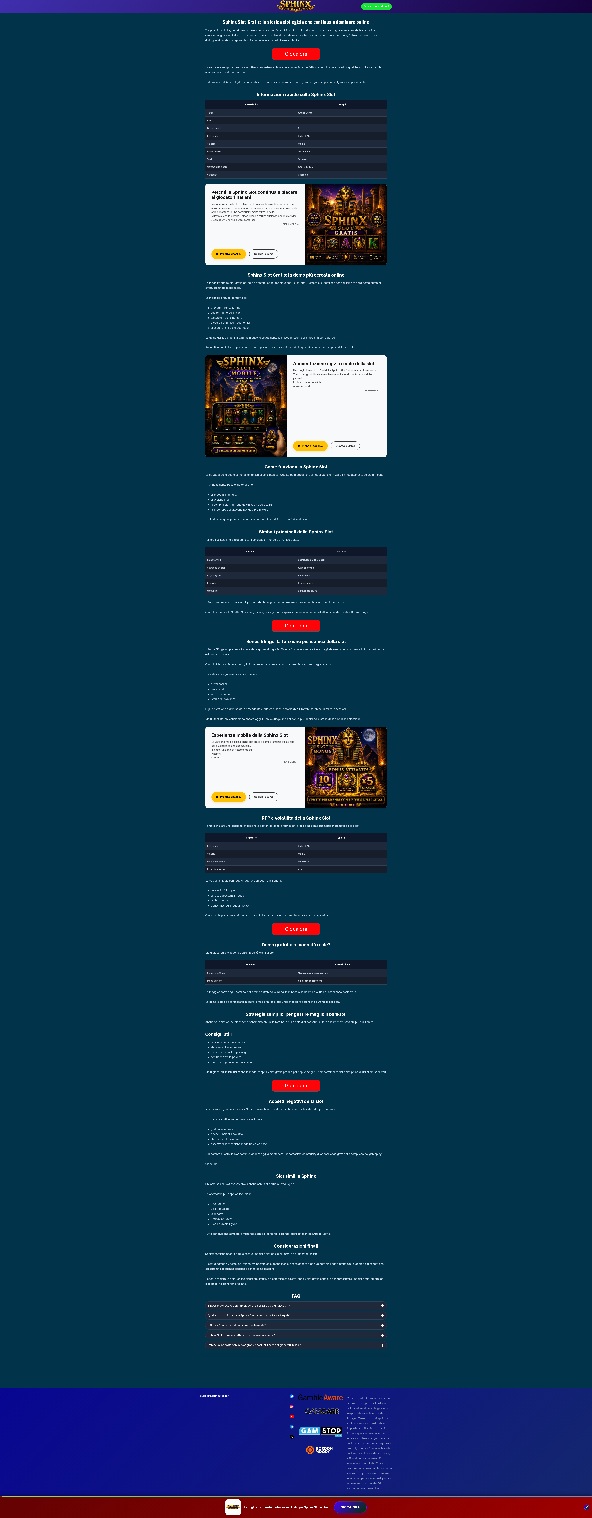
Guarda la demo (263, 253)
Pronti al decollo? (228, 254)
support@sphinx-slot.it (214, 1395)
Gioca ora (296, 54)
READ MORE (291, 224)
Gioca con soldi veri (376, 6)
